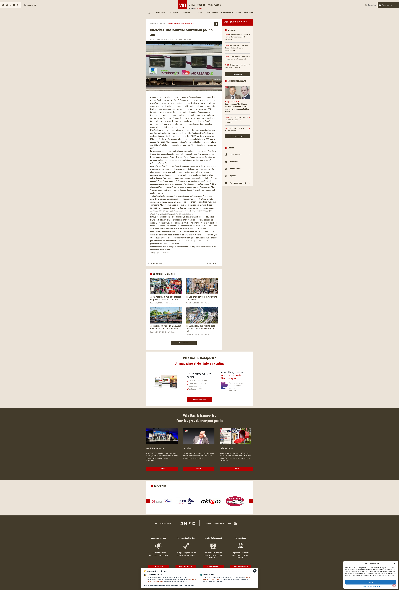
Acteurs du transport (238, 183)
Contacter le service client (240, 566)
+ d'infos (161, 468)
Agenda (233, 176)
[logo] (161, 501)
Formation (234, 162)
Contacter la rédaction (185, 566)
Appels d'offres (235, 169)
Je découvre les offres (199, 399)
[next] (251, 501)
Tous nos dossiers (184, 343)
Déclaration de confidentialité (371, 586)
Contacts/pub (31, 5)
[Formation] (249, 162)
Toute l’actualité (237, 74)
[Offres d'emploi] (249, 155)
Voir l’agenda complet (237, 136)
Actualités (153, 24)
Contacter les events (213, 566)
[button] (395, 564)
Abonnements (387, 5)
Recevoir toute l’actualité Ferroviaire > (238, 22)
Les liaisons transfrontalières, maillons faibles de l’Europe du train (201, 329)
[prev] (148, 501)
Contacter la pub (158, 566)
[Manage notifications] (394, 585)
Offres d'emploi (235, 155)
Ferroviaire (162, 24)
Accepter (371, 582)
